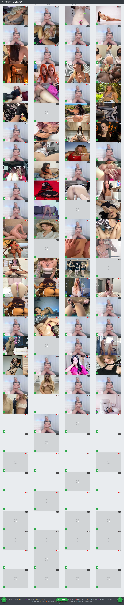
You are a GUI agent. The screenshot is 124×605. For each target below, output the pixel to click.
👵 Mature (38, 599)
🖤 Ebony (10, 599)
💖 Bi (88, 599)
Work (61, 603)
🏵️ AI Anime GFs (50, 601)
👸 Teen (43, 599)
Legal (73, 603)
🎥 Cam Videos (73, 601)
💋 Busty (78, 599)
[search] (120, 599)
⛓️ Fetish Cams (35, 601)
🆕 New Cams (94, 599)
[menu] (3, 599)
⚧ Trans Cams (108, 599)
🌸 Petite (72, 599)
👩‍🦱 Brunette (55, 599)
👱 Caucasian (22, 599)
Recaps (64, 603)
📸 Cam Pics (80, 601)
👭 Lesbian (83, 599)
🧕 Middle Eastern (30, 599)
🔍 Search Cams (88, 601)
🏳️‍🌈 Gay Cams (101, 599)
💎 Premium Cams (117, 599)
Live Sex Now (62, 599)
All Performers (68, 603)
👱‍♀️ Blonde (48, 599)
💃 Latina (15, 599)
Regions (57, 603)
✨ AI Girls (42, 601)
